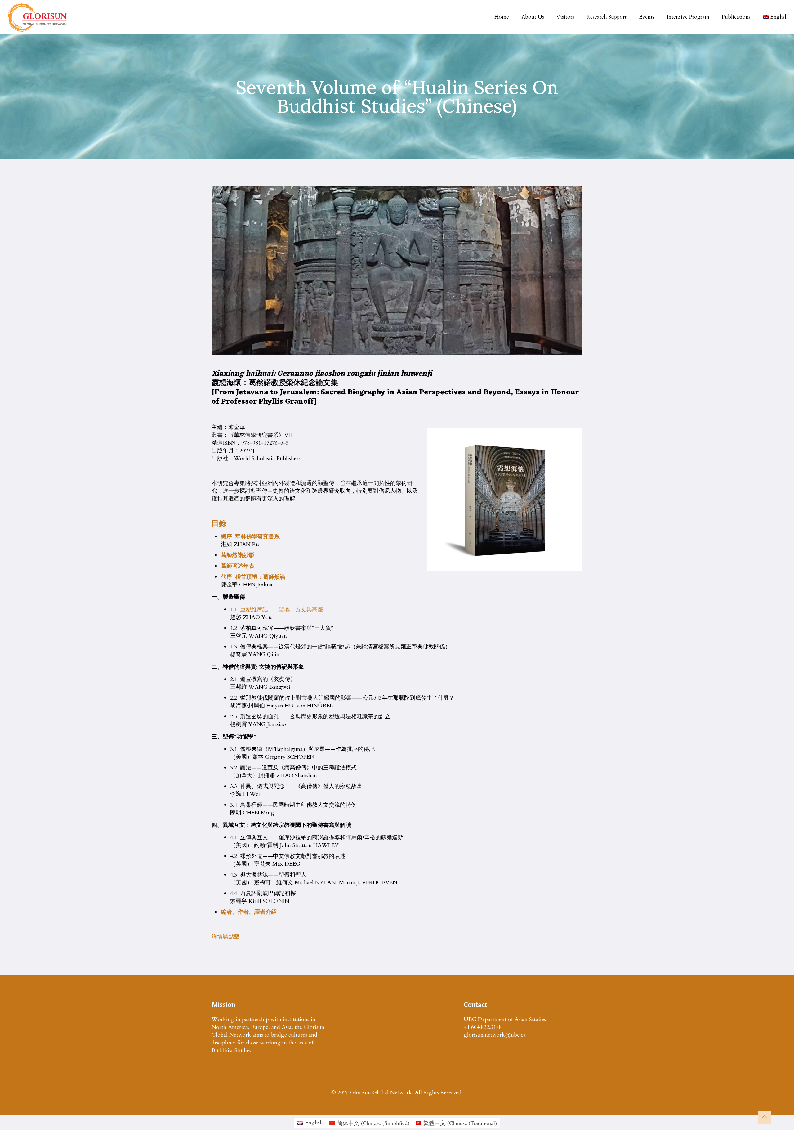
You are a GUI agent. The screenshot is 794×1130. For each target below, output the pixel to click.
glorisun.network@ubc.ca (495, 1035)
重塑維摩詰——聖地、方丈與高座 (281, 609)
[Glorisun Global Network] (37, 17)
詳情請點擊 (225, 937)
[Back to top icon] (764, 1117)
